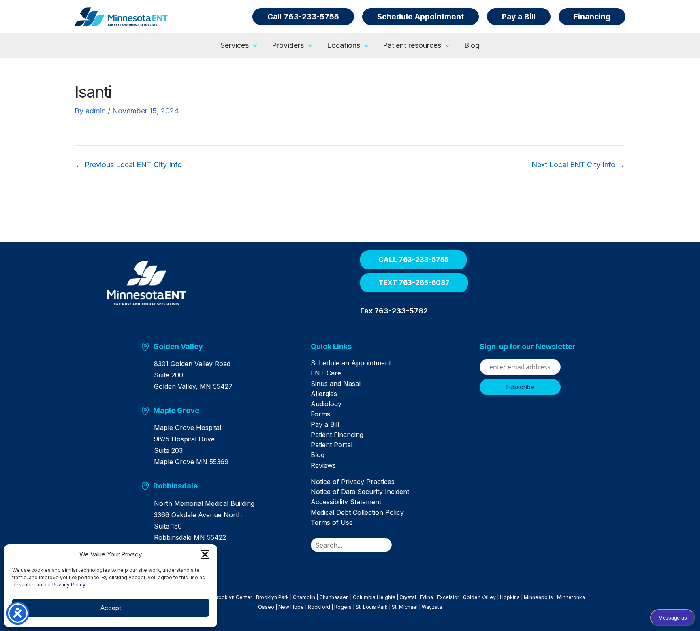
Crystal (407, 597)
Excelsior (448, 597)
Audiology (326, 404)
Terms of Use (332, 522)
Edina (426, 597)
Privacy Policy (68, 585)
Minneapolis (538, 597)
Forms (320, 414)
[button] (205, 554)
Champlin (304, 597)
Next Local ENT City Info (578, 164)
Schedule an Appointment (351, 363)
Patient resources (412, 45)
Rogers (343, 607)
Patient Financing (337, 435)
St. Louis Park (372, 607)
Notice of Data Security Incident (360, 492)
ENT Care (326, 373)
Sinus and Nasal (336, 383)
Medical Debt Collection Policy (357, 512)
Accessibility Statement (346, 502)
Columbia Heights (374, 597)
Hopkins (510, 597)
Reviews (323, 465)
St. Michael (405, 607)
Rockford (319, 607)
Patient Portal (331, 445)
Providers (288, 45)
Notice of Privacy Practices (353, 482)
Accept (110, 608)
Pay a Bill (325, 424)
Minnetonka (571, 597)
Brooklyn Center (232, 597)
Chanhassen (334, 597)
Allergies (324, 394)
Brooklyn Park (272, 597)
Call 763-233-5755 (303, 16)
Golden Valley (479, 597)
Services (234, 45)
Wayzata (432, 607)
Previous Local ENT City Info (128, 164)
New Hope (291, 607)
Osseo (266, 607)
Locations (343, 45)
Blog (472, 45)
